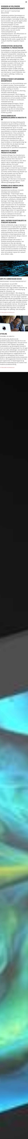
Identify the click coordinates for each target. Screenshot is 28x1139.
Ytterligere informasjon (7, 312)
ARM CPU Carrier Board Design (11, 279)
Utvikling (3, 334)
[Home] (8, 1)
